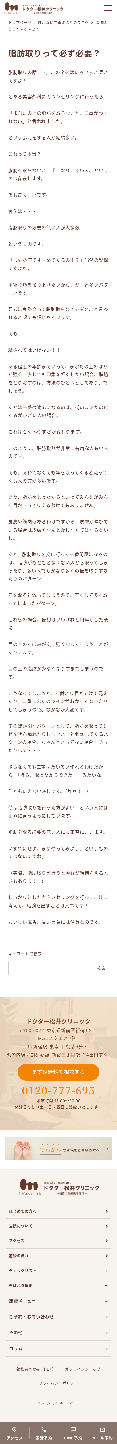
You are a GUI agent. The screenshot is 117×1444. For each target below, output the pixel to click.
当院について (21, 1226)
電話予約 (43, 1438)
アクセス (16, 1241)
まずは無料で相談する (58, 1072)
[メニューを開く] (108, 8)
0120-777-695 (58, 1090)
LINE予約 (73, 1438)
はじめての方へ (23, 1211)
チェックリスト (23, 1270)
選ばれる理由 (21, 1285)
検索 (101, 968)
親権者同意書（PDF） (36, 1369)
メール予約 (102, 1438)
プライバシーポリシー (58, 1383)
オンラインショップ (82, 1369)
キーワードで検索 (25, 954)
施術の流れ (19, 1256)
